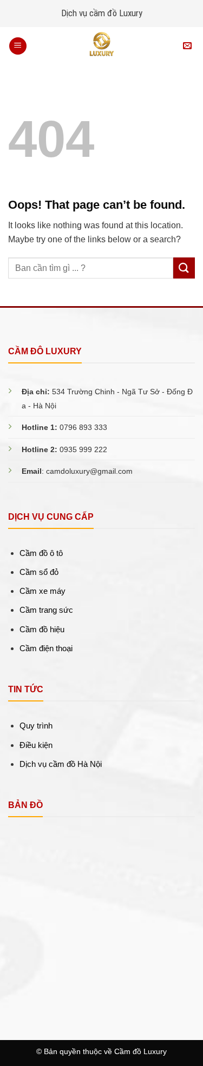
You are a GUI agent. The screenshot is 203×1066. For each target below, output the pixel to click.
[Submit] (184, 268)
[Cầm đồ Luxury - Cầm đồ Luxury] (102, 46)
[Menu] (18, 46)
